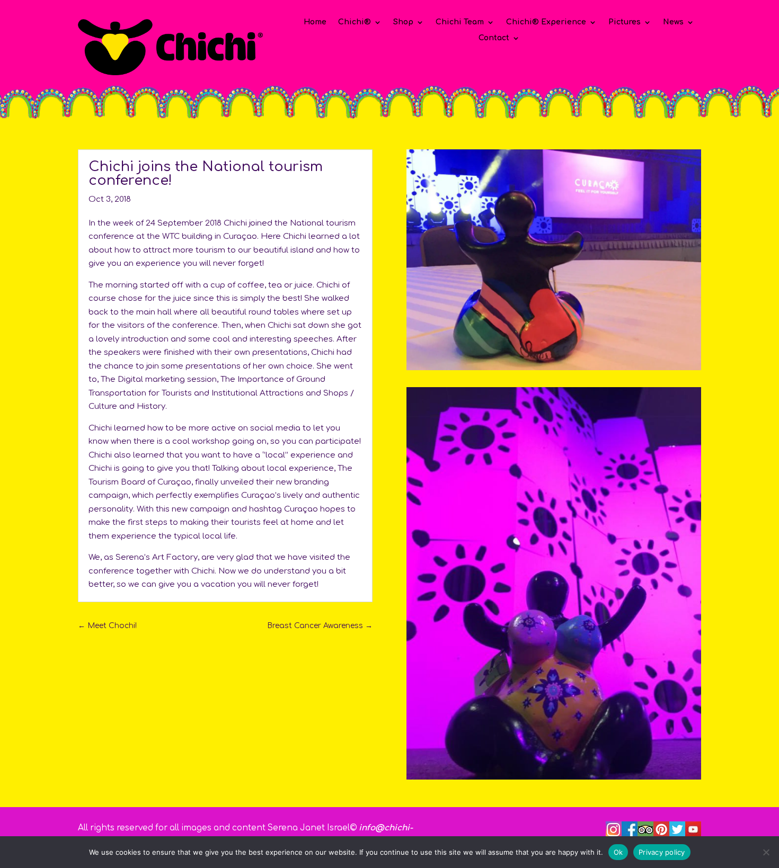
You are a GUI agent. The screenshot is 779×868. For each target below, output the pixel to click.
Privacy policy (662, 851)
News (673, 22)
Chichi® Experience (546, 22)
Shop (403, 22)
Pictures (624, 22)
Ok (618, 851)
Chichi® (354, 22)
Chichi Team (460, 22)
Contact (494, 38)
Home (315, 22)
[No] (765, 852)
